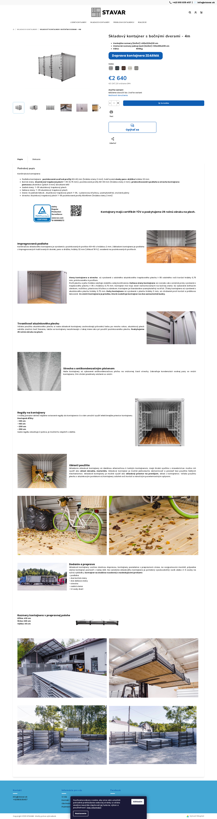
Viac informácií (94, 807)
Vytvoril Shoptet (197, 816)
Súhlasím (137, 801)
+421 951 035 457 (182, 2)
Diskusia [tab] (36, 159)
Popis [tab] (20, 159)
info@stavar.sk (206, 2)
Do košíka (165, 103)
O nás (64, 797)
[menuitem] (78, 22)
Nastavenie (80, 813)
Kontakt (65, 800)
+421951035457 (20, 799)
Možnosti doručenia (118, 95)
